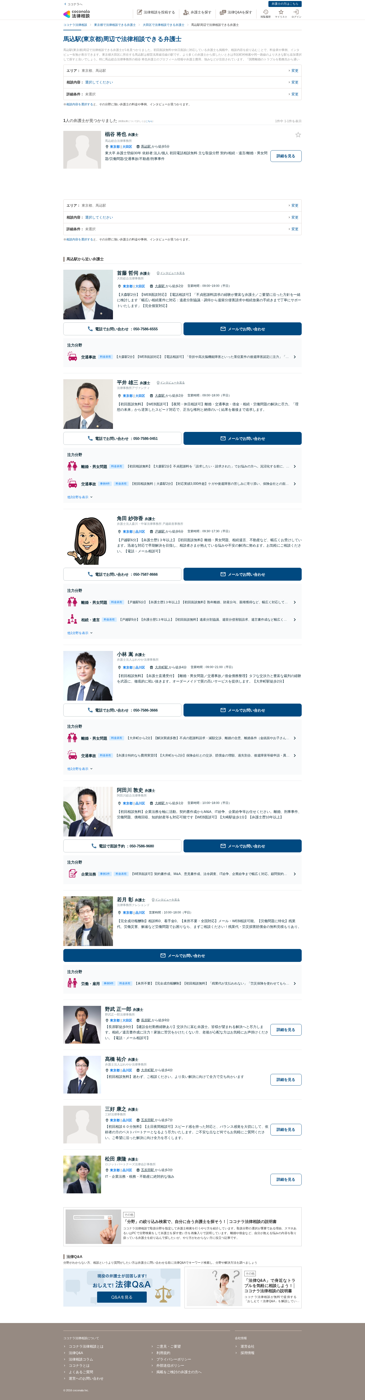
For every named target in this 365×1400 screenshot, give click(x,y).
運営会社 (247, 1346)
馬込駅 (146, 146)
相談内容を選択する (79, 104)
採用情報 (247, 1353)
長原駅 (146, 1020)
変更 (295, 71)
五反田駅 (148, 1120)
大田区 (127, 147)
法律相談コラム (81, 1359)
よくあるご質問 (81, 1372)
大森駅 (160, 286)
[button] (182, 496)
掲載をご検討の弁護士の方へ (179, 1372)
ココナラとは (79, 1365)
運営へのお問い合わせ (86, 1378)
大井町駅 (162, 667)
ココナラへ (75, 4)
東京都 (115, 147)
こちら (149, 121)
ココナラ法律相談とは (86, 1346)
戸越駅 (160, 531)
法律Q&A (76, 1353)
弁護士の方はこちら (285, 3)
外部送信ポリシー (170, 1365)
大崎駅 (160, 803)
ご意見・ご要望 (168, 1346)
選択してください (99, 82)
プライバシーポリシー (173, 1359)
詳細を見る (286, 156)
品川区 (140, 531)
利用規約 (163, 1353)
